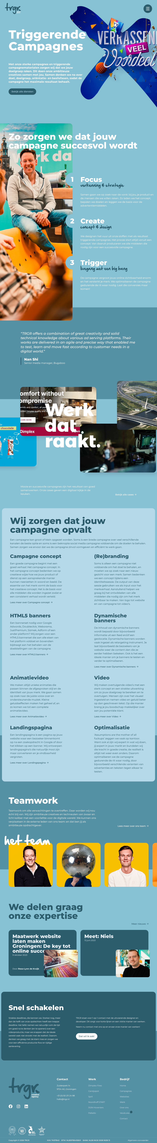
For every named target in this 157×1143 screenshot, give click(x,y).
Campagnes (126, 1091)
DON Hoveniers (96, 1107)
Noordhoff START (96, 1102)
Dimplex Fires (95, 1085)
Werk (122, 1102)
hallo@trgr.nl (63, 1099)
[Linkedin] (26, 1106)
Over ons (124, 1107)
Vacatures (125, 1113)
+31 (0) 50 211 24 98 (66, 1096)
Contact (124, 1118)
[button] (112, 1036)
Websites (124, 1096)
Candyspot (93, 1091)
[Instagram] (18, 1106)
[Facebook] (11, 1106)
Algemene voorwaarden (138, 1140)
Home (123, 1085)
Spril (90, 1096)
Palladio (92, 1113)
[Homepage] (13, 8)
